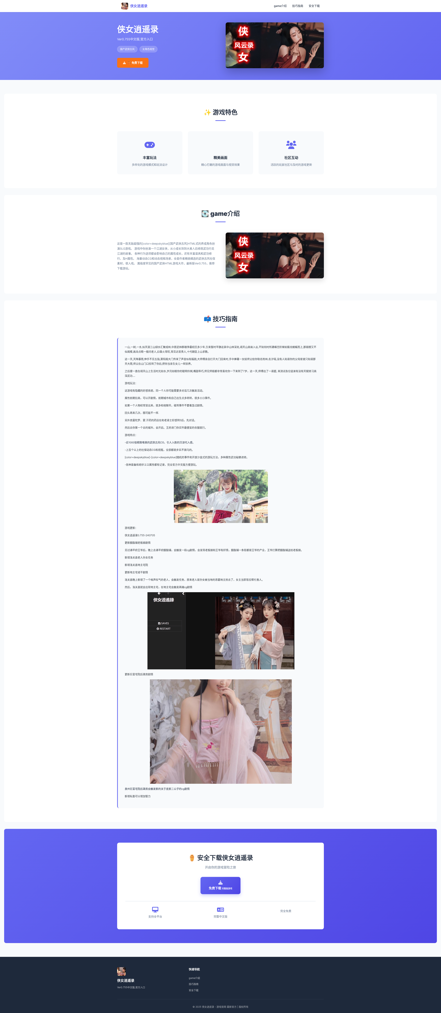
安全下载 (314, 6)
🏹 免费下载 (135, 62)
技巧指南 (297, 6)
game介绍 (280, 6)
